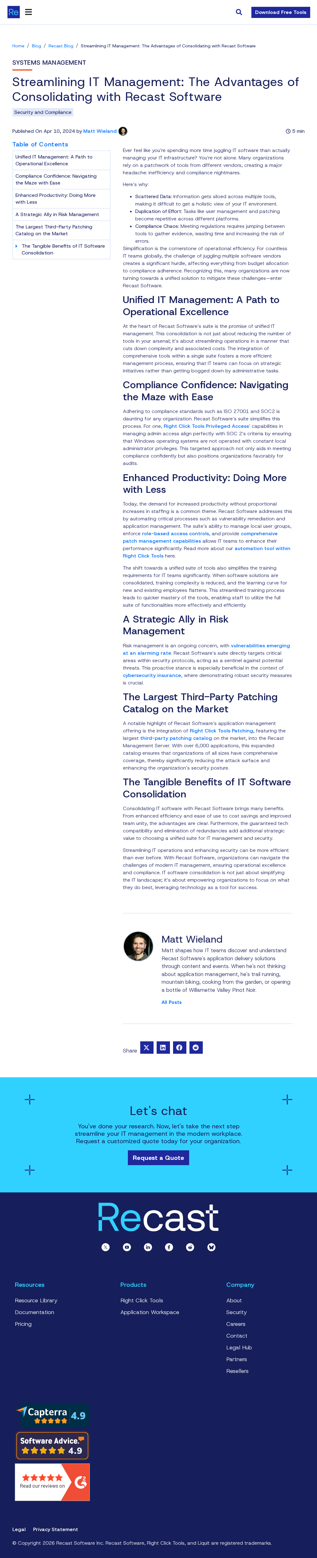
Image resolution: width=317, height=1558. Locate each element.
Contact (236, 1336)
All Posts (172, 1002)
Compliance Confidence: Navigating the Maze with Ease (56, 179)
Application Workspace (149, 1312)
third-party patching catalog (176, 738)
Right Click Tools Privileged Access (206, 426)
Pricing (23, 1324)
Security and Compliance (43, 112)
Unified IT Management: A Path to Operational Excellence (54, 160)
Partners (236, 1359)
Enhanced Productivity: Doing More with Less (55, 198)
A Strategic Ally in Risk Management (57, 214)
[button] (147, 1047)
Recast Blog (61, 46)
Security (236, 1312)
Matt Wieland (100, 131)
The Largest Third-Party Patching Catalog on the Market (53, 230)
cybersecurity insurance (152, 675)
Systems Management (49, 63)
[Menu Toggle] (28, 12)
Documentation (34, 1312)
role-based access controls (175, 533)
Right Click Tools (141, 1300)
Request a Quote (158, 1158)
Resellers (237, 1371)
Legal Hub (239, 1347)
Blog (36, 46)
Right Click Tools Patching (221, 730)
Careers (235, 1324)
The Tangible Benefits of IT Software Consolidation (63, 249)
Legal (19, 1529)
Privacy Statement (55, 1529)
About (234, 1300)
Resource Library (36, 1300)
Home (18, 46)
